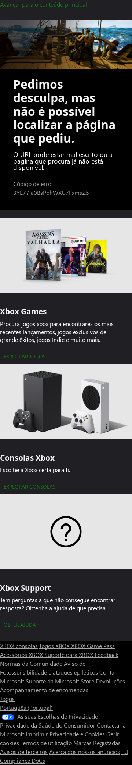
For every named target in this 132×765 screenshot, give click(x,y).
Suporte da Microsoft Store (60, 681)
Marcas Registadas (97, 743)
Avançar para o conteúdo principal (43, 4)
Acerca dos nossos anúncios (84, 751)
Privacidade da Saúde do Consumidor (47, 725)
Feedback (106, 654)
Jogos (7, 699)
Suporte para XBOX (69, 654)
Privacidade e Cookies (77, 734)
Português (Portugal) (26, 707)
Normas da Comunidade (31, 663)
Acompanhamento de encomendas (44, 690)
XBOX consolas (19, 646)
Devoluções (110, 681)
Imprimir (37, 734)
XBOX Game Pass (93, 646)
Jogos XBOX (55, 646)
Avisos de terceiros (24, 751)
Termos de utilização (46, 743)
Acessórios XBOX (22, 654)
